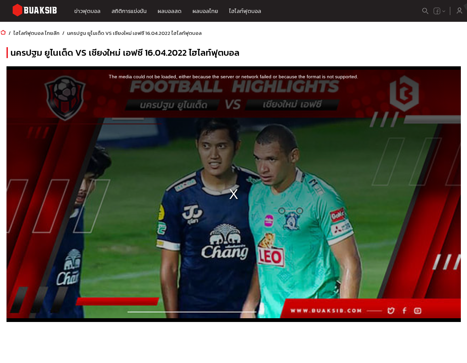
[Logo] (34, 11)
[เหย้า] (3, 33)
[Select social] (439, 11)
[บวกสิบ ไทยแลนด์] (437, 11)
